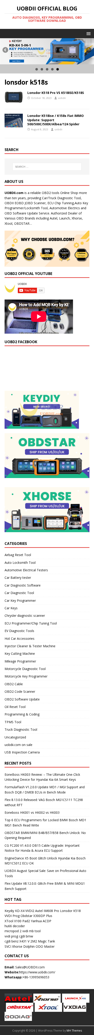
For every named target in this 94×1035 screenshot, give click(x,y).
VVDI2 (29, 911)
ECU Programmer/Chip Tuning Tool (31, 623)
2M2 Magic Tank (42, 941)
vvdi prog (11, 936)
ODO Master (45, 946)
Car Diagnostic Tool (19, 593)
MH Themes (74, 1030)
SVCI (8, 946)
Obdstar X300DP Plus (36, 916)
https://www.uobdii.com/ (37, 972)
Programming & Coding (22, 714)
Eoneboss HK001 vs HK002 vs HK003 (32, 812)
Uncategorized (15, 737)
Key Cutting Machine (20, 653)
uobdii (62, 98)
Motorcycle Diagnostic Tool (25, 669)
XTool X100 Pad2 (17, 921)
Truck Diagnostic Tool (21, 729)
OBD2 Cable (14, 684)
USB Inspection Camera (22, 752)
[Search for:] (47, 167)
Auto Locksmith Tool (20, 562)
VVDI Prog (12, 916)
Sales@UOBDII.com (30, 967)
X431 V (24, 941)
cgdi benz (11, 941)
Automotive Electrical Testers (26, 570)
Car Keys (11, 608)
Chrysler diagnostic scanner (25, 615)
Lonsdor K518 (70, 911)
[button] (88, 33)
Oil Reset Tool (15, 707)
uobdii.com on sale (18, 745)
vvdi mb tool (31, 931)
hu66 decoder (15, 926)
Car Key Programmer (20, 600)
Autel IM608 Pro (47, 911)
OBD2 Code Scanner (20, 691)
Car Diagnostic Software (23, 585)
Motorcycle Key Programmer (26, 676)
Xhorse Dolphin (23, 946)
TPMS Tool (13, 722)
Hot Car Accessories (19, 638)
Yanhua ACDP (41, 921)
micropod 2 (13, 931)
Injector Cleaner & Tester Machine (30, 646)
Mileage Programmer (20, 661)
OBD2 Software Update (22, 699)
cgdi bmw (26, 936)
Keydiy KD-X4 (14, 911)
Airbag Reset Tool (18, 555)
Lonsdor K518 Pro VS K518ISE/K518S (55, 93)
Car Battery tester (18, 577)
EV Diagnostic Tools (19, 631)
